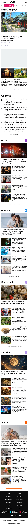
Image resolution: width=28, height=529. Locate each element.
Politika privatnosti (12, 523)
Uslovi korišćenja (21, 520)
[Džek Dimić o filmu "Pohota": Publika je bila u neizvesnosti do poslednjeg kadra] (6, 189)
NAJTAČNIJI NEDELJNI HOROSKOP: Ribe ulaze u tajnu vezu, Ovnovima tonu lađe (14, 109)
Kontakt (18, 523)
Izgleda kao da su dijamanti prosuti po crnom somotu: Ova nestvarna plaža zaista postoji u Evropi (14, 122)
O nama (4, 520)
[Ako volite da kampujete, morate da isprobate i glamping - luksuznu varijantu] (20, 73)
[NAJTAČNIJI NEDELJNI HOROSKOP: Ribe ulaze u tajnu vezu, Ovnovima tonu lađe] (14, 362)
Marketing (9, 520)
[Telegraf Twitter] (12, 515)
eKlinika (5, 210)
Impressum (14, 520)
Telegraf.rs (4, 2)
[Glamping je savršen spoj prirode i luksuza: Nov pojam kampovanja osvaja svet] (7, 73)
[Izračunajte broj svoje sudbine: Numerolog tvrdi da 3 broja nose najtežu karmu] (6, 382)
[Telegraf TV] (20, 515)
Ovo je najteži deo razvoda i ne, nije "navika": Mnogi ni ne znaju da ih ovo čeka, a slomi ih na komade (14, 129)
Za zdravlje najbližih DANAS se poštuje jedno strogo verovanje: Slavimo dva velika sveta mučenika (14, 115)
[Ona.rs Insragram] (16, 515)
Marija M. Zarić (7, 42)
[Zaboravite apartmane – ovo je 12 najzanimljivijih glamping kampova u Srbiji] (14, 22)
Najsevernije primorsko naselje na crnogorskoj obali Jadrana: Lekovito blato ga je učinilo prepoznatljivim (14, 101)
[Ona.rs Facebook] (7, 515)
